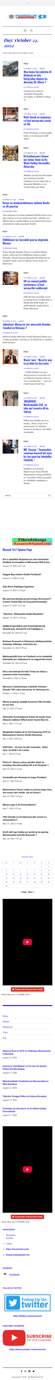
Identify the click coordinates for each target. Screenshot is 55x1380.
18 (13, 878)
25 (13, 882)
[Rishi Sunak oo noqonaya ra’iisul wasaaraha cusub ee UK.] (10, 114)
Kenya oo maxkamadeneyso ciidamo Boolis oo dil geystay (26, 204)
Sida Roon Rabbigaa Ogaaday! (18, 587)
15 (41, 874)
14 (34, 874)
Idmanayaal (7, 1026)
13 (27, 874)
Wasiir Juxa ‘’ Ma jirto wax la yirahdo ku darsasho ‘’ (38, 361)
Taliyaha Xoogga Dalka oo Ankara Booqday (25, 1096)
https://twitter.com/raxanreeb (27, 1316)
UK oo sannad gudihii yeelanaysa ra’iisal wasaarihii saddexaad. (36, 284)
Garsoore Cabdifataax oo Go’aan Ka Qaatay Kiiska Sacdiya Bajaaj (25, 1067)
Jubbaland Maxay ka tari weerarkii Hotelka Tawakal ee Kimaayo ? (26, 326)
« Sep (24, 892)
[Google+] (25, 1371)
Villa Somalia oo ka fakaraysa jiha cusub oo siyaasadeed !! (24, 818)
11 (13, 874)
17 (6, 878)
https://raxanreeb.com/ (17, 1249)
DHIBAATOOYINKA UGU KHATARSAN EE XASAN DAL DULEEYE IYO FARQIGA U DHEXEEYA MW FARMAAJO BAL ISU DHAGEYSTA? (24, 628)
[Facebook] (21, 1371)
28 (34, 882)
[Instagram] (29, 1371)
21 (34, 878)
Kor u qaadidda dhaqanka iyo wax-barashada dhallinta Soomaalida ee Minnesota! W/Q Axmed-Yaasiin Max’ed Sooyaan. (27, 561)
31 (6, 886)
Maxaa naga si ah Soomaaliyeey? (19, 805)
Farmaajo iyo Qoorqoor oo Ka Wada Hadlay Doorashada (24, 1110)
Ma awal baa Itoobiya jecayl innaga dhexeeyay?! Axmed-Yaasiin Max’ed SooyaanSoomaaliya (27, 600)
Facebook (14, 1275)
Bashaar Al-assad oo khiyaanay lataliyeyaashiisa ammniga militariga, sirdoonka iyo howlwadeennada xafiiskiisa (27, 643)
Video (5, 1032)
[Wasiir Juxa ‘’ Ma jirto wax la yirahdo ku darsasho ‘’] (10, 357)
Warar (42, 68)
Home (5, 53)
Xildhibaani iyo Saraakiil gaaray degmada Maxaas (25, 241)
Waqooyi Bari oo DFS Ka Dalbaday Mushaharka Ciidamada (27, 1052)
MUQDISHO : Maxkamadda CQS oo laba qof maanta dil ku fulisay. (36, 406)
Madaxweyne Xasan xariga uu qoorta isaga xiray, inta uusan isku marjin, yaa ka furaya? (27, 791)
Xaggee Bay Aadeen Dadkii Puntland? (22, 574)
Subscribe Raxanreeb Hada (29, 989)
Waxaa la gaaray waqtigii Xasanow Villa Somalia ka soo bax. (27, 703)
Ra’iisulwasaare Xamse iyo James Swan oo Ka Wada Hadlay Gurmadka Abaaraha (37, 161)
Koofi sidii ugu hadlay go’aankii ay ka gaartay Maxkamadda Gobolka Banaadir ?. (25, 833)
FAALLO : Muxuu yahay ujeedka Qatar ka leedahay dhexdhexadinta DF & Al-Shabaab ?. (26, 763)
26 (20, 882)
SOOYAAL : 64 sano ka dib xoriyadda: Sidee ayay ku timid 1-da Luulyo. (25, 748)
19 (20, 878)
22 (41, 878)
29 (41, 882)
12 (20, 874)
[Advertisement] (25, 520)
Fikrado (6, 1021)
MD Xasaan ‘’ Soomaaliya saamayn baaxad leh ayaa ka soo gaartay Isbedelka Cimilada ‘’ (38, 454)
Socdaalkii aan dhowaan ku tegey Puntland (24, 777)
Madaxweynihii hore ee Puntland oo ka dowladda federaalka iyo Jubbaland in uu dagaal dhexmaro (27, 657)
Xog (4, 1037)
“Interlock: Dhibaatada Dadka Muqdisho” (23, 614)
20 (27, 878)
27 (27, 882)
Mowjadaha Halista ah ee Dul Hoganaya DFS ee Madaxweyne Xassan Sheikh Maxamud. (26, 733)
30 (48, 882)
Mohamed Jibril (11, 211)
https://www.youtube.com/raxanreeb (27, 1349)
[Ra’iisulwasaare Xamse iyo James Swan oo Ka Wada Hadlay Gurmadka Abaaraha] (10, 153)
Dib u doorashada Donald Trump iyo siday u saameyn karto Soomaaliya (25, 673)
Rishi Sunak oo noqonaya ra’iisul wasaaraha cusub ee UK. (37, 120)
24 (6, 882)
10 (6, 874)
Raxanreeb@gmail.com (18, 1255)
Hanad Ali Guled (32, 87)
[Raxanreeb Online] (27, 16)
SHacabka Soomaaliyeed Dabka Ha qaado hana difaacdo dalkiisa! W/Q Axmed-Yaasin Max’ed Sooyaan (27, 718)
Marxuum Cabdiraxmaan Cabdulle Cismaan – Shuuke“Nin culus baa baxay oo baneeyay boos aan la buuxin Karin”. (27, 688)
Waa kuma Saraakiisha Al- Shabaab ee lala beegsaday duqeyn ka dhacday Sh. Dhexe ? (38, 77)
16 (48, 874)
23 (48, 878)
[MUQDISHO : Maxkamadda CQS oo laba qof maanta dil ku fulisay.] (10, 398)
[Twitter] (33, 1371)
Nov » (31, 892)
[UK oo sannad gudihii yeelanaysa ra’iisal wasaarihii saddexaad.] (10, 278)
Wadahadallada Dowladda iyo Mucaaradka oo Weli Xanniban (26, 1082)
